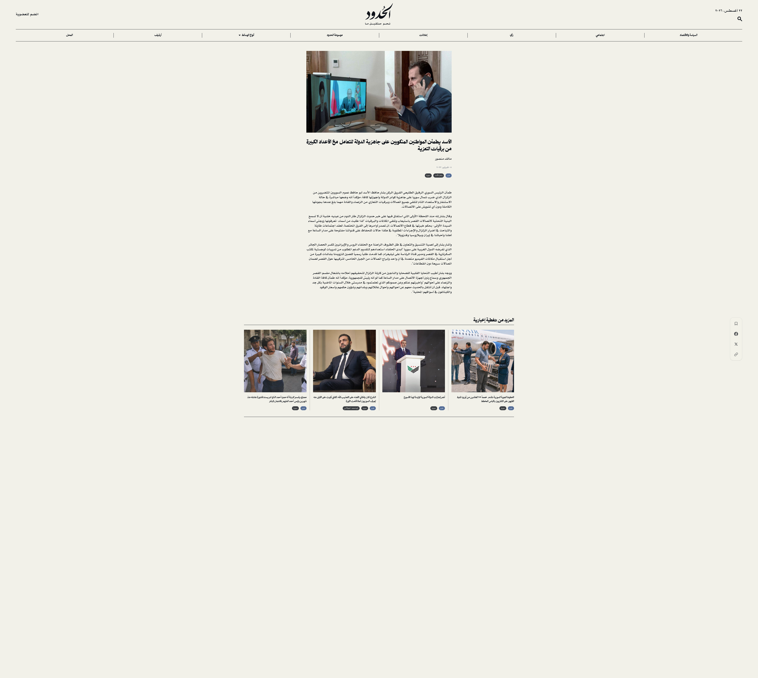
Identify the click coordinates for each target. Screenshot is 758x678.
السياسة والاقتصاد (688, 35)
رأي (511, 35)
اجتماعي (600, 35)
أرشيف (157, 35)
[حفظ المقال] (736, 323)
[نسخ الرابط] (736, 354)
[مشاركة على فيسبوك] (736, 334)
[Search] (739, 19)
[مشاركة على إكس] (736, 344)
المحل (69, 35)
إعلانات (423, 35)
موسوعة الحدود (335, 35)
